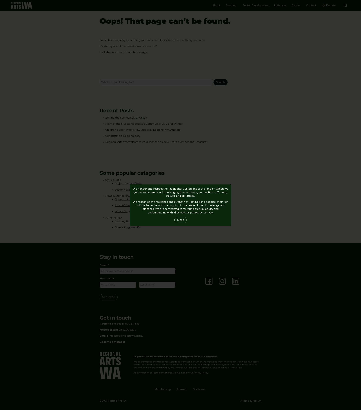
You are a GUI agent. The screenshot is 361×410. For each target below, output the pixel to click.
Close (180, 219)
